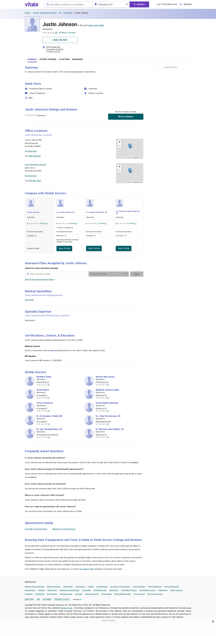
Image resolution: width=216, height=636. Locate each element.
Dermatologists (102, 586)
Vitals (141, 158)
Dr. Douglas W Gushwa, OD (96, 212)
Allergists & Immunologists (35, 586)
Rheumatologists (66, 594)
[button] (129, 146)
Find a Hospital (139, 594)
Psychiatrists (39, 594)
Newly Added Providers (122, 594)
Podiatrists (29, 594)
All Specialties (106, 594)
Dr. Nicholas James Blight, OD (110, 429)
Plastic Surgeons (176, 590)
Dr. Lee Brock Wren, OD (65, 212)
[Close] (213, 622)
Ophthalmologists (100, 590)
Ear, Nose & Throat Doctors (120, 586)
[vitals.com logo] (32, 4)
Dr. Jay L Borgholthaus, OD (49, 429)
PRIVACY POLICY (62, 599)
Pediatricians (163, 590)
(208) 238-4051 (34, 156)
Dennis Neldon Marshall (107, 403)
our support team (86, 569)
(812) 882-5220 (34, 181)
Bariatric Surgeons (54, 586)
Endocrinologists (139, 586)
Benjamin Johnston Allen (107, 390)
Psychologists (52, 594)
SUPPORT (29, 599)
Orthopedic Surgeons (129, 590)
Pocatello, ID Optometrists (36, 529)
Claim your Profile (96, 25)
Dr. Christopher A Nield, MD (49, 416)
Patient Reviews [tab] (48, 59)
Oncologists (86, 590)
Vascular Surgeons (92, 594)
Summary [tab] (32, 59)
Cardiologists (68, 586)
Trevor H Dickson (44, 403)
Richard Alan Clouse (105, 377)
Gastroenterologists (171, 586)
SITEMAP (47, 599)
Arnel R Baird (42, 390)
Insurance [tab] (77, 59)
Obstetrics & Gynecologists (69, 590)
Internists (41, 590)
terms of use (67, 608)
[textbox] (68, 4)
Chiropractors (80, 586)
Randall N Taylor (44, 377)
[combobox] (68, 4)
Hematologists (30, 590)
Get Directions (31, 151)
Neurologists (52, 590)
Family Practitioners (155, 586)
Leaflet (128, 158)
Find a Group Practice (155, 594)
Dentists (91, 586)
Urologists (78, 594)
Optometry (29, 300)
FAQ (38, 599)
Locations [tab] (64, 59)
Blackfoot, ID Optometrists (64, 529)
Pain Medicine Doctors (147, 590)
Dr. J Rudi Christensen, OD (108, 416)
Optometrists (114, 590)
